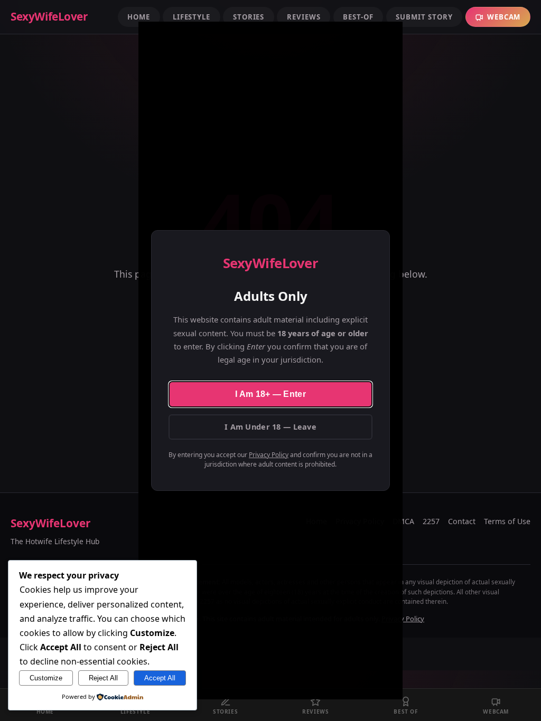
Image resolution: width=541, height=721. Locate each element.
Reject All (103, 678)
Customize (46, 678)
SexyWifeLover (50, 523)
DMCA (403, 521)
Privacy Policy (268, 454)
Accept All (159, 678)
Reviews (303, 17)
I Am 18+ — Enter (270, 394)
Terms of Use (507, 521)
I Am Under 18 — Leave (270, 427)
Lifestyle (191, 17)
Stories (248, 17)
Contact (461, 521)
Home (138, 17)
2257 (431, 521)
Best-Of (358, 17)
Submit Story (424, 17)
